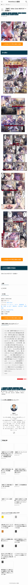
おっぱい (9, 13)
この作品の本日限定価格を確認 (12, 44)
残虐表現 (7, 14)
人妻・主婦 (24, 13)
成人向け (3, 14)
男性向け (11, 14)
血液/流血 (16, 14)
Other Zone (5, 13)
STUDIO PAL (10, 310)
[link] (14, 433)
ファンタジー (14, 13)
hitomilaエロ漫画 (14, 1)
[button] (26, 1)
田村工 (14, 413)
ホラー (19, 13)
